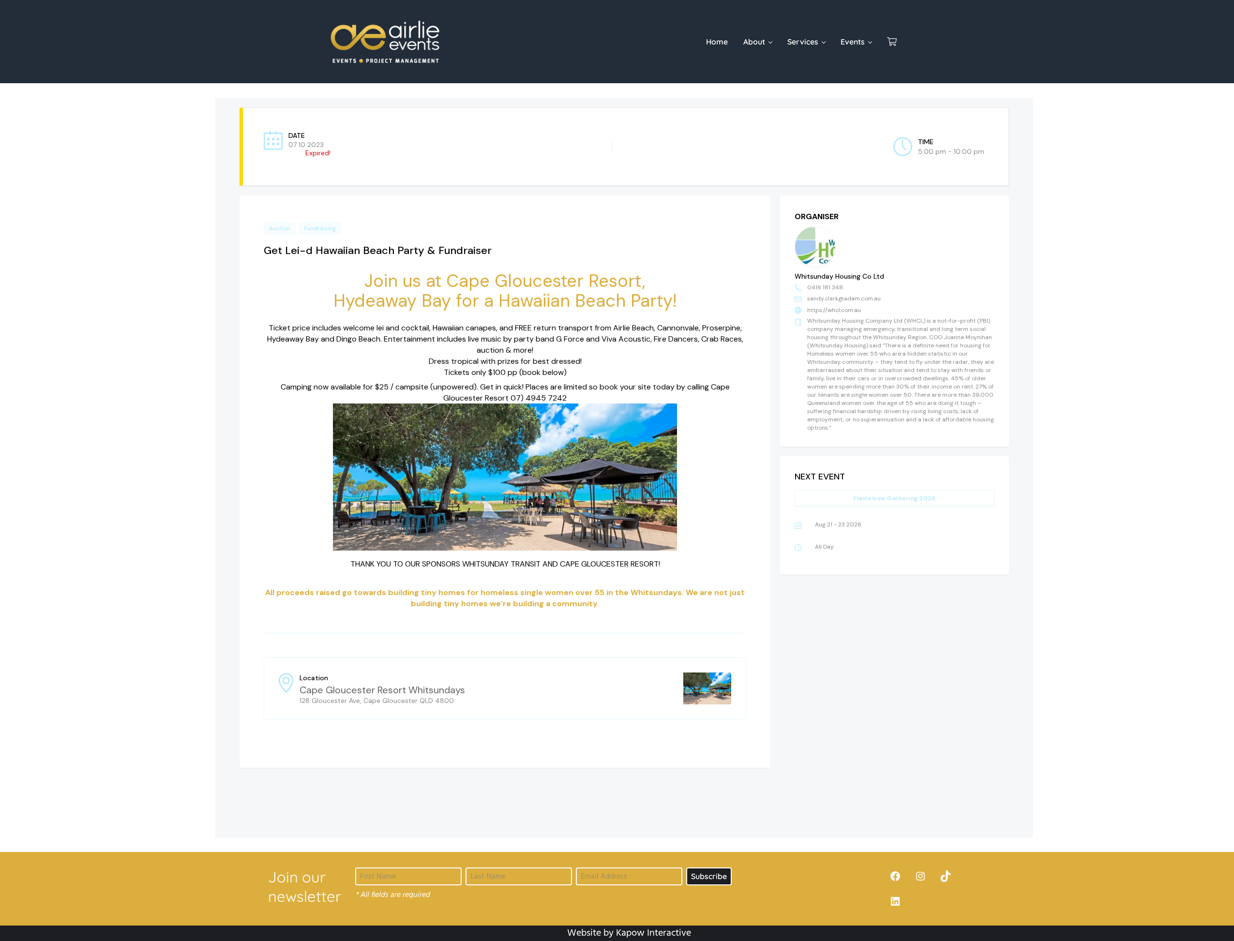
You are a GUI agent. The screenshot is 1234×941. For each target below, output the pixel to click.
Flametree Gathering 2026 (894, 498)
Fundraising (320, 228)
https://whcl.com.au (834, 310)
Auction (279, 228)
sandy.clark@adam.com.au (844, 298)
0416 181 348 (825, 287)
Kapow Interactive (653, 933)
